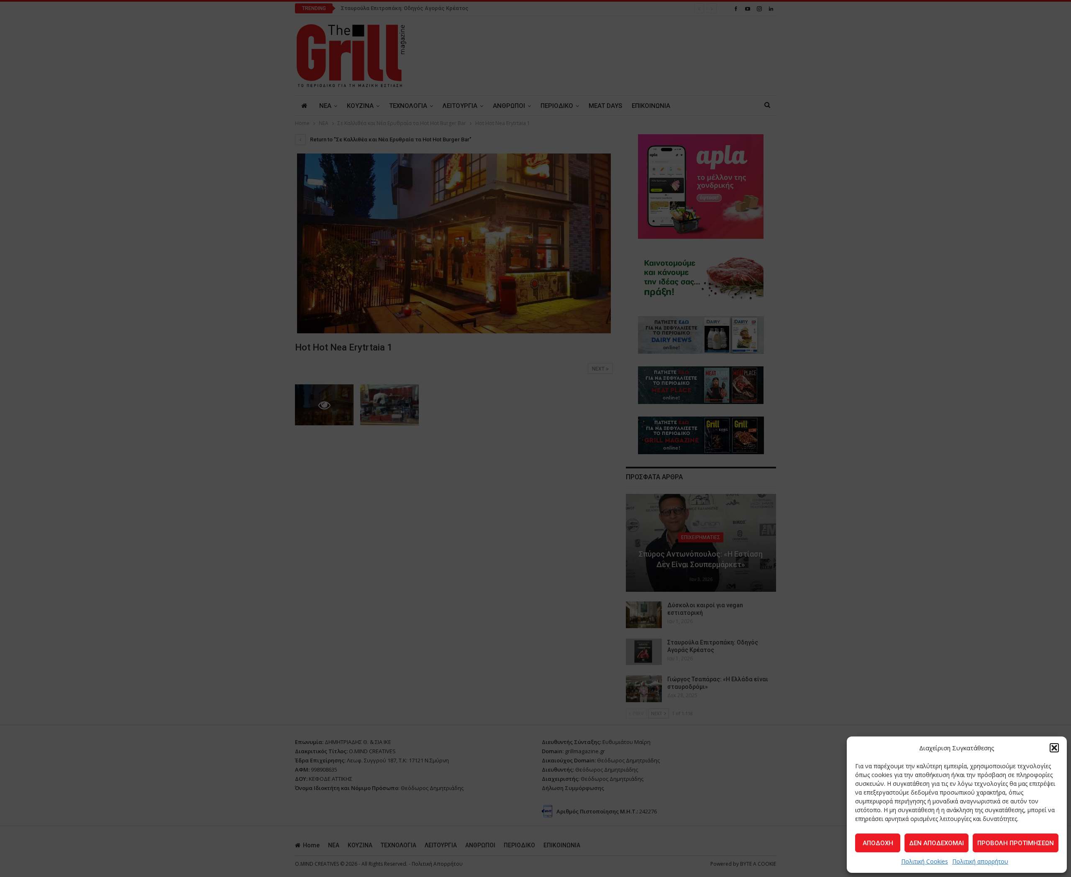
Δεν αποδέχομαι (936, 843)
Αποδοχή (878, 843)
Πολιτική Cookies (924, 861)
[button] (1054, 748)
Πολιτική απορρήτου (980, 861)
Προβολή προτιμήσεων (1015, 843)
